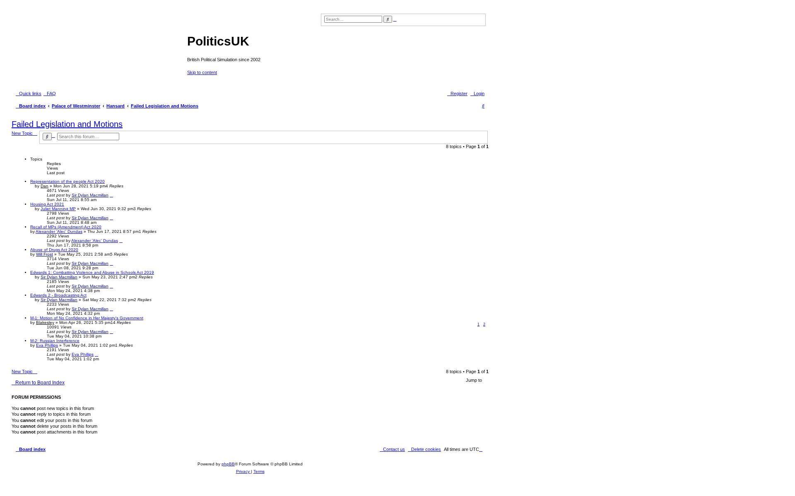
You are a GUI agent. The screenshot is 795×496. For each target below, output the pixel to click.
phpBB (228, 464)
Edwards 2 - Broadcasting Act (58, 295)
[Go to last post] (111, 195)
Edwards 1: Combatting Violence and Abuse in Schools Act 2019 (92, 272)
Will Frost (44, 254)
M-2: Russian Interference (55, 340)
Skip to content (202, 72)
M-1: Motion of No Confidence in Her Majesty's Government (86, 318)
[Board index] (100, 43)
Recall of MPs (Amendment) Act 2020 (65, 227)
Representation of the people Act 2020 (67, 181)
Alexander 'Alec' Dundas (59, 231)
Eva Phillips (47, 345)
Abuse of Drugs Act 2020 (54, 249)
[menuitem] (49, 93)
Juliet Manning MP (58, 208)
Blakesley (45, 322)
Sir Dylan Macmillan (90, 195)
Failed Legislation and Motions (67, 124)
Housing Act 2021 (47, 204)
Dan (44, 186)
